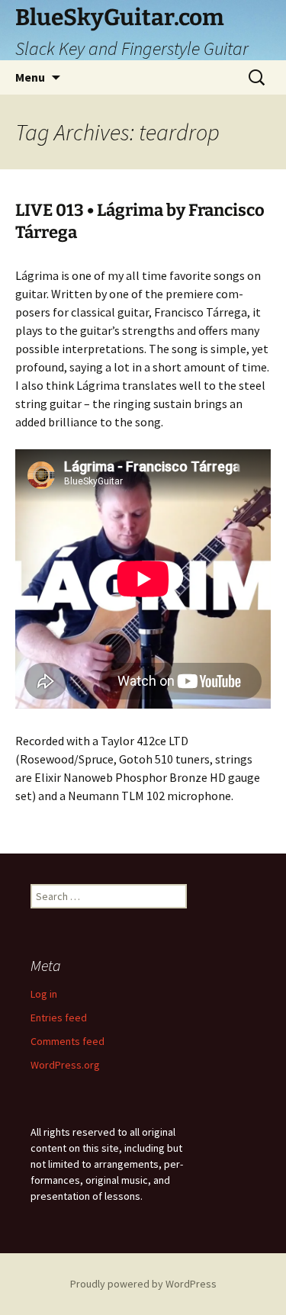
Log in (44, 994)
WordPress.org (65, 1065)
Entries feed (59, 1017)
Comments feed (67, 1041)
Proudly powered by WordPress (143, 1284)
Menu (30, 77)
